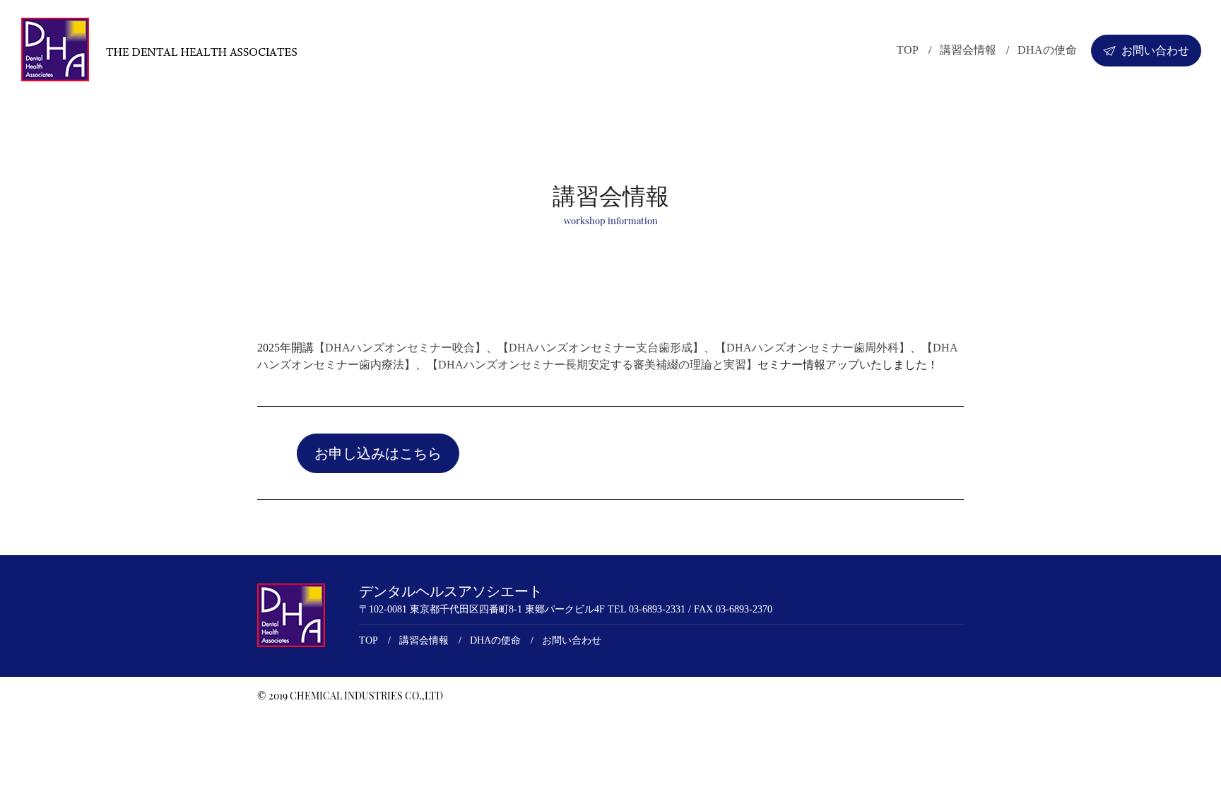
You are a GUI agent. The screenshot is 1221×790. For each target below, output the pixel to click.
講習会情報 (968, 50)
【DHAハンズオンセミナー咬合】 (400, 348)
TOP (908, 50)
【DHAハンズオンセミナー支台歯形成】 (600, 348)
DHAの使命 (1047, 50)
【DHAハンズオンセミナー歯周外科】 (812, 348)
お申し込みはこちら (378, 453)
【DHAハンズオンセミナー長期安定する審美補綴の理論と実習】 (592, 365)
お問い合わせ (1155, 51)
